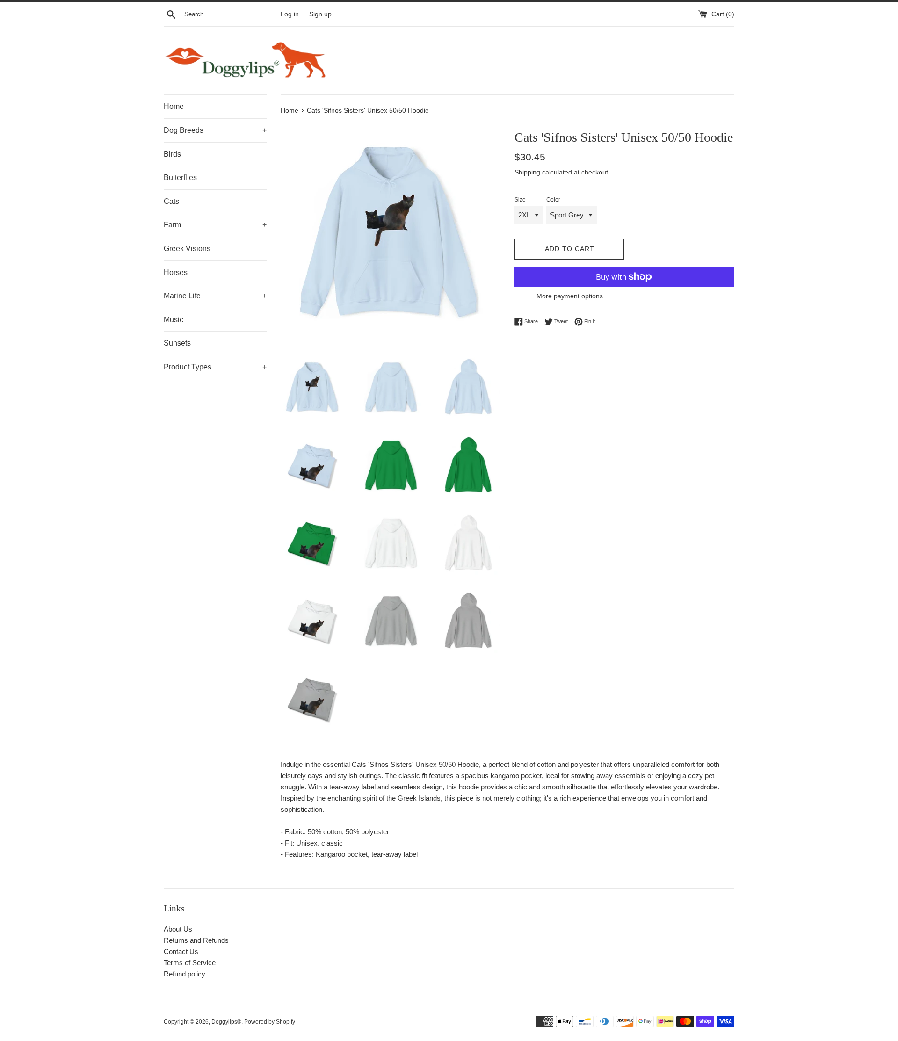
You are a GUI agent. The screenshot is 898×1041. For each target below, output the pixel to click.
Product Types (215, 367)
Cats (171, 201)
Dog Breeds (215, 130)
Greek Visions (187, 249)
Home (174, 106)
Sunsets (177, 343)
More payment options (569, 296)
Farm (215, 225)
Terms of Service (190, 963)
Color (553, 199)
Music (173, 320)
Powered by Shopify (269, 1022)
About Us (178, 929)
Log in (290, 14)
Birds (172, 154)
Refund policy (184, 974)
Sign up (320, 14)
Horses (176, 272)
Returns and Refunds (196, 940)
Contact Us (181, 951)
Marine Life (215, 296)
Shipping (527, 172)
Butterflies (180, 177)
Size (520, 199)
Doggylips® (226, 1022)
